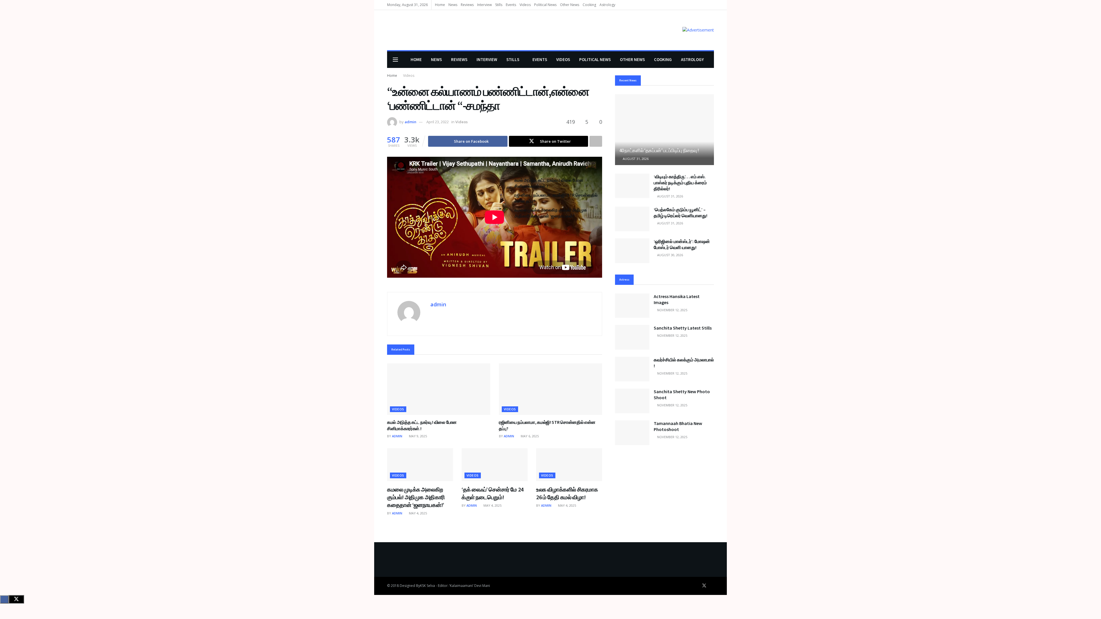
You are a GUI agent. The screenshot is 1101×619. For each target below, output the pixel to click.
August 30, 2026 (669, 255)
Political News (545, 4)
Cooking (589, 4)
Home (440, 4)
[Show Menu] (395, 60)
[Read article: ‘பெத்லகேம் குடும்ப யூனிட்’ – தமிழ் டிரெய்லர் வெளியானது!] (632, 219)
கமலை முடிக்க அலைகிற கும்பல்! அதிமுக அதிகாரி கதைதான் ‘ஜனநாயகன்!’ (416, 497)
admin (410, 121)
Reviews (467, 4)
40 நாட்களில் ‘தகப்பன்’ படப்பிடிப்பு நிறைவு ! (659, 150)
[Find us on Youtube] (712, 586)
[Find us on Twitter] (704, 586)
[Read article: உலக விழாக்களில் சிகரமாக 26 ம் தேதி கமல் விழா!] (569, 464)
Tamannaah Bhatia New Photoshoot (678, 426)
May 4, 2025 (417, 513)
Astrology (607, 4)
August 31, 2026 (635, 158)
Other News (569, 4)
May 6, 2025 (529, 436)
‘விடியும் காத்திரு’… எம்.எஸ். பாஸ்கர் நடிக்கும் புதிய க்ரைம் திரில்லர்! (680, 182)
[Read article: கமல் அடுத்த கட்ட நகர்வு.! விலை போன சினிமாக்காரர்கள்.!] (438, 389)
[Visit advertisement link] (698, 30)
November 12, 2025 (671, 310)
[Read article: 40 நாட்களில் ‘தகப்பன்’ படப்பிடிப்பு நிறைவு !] (664, 129)
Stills (498, 4)
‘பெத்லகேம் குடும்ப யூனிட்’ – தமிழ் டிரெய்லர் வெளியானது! (680, 212)
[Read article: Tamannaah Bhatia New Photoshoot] (632, 432)
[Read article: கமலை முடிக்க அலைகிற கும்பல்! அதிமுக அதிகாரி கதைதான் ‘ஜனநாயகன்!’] (420, 464)
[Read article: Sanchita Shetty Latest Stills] (632, 337)
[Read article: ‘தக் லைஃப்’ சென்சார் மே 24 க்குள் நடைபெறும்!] (495, 464)
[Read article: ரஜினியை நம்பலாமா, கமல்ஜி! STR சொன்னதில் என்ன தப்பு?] (550, 389)
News (452, 4)
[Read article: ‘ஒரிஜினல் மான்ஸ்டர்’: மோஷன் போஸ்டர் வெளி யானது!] (632, 250)
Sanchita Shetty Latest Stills (683, 328)
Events (511, 4)
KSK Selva (427, 585)
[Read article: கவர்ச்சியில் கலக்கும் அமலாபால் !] (632, 369)
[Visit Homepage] (395, 30)
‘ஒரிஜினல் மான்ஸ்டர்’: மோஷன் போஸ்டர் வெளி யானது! (682, 244)
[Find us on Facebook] (696, 586)
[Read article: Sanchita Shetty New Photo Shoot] (632, 401)
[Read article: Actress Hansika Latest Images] (632, 305)
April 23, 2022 (437, 121)
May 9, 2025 (417, 436)
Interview (484, 4)
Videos (525, 4)
